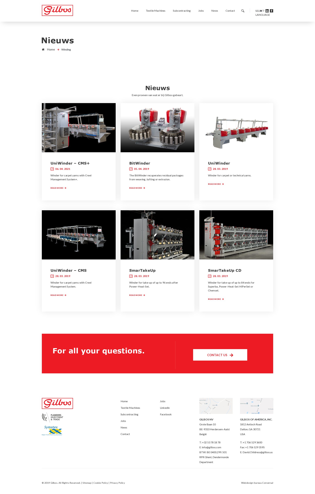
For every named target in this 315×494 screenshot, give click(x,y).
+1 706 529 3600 (252, 442)
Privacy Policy (117, 482)
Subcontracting (182, 10)
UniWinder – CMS (69, 270)
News (214, 10)
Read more (57, 188)
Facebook (166, 414)
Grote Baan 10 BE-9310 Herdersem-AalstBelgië (214, 429)
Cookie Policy (100, 482)
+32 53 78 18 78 (211, 442)
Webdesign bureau (251, 482)
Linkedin (165, 407)
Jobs (201, 10)
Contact (230, 10)
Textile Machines (156, 10)
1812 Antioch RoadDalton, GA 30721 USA (251, 429)
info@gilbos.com (211, 447)
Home (134, 10)
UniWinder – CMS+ (70, 163)
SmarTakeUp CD (224, 270)
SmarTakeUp (142, 270)
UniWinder (219, 163)
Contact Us (217, 355)
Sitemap (87, 482)
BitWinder (139, 163)
